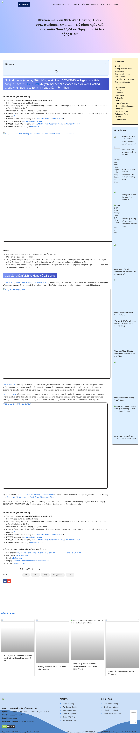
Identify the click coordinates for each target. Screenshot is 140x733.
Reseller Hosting (33, 494)
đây (15, 116)
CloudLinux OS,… (47, 497)
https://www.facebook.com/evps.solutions (31, 561)
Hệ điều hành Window (125, 79)
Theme (120, 93)
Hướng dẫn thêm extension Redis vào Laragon (129, 151)
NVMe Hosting (42, 124)
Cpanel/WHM (12, 497)
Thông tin (119, 109)
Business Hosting (73, 124)
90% (45, 575)
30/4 (35, 575)
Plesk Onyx (34, 497)
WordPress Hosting (57, 124)
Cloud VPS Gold (56, 119)
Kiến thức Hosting (122, 74)
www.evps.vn (19, 563)
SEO (117, 85)
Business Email (36, 126)
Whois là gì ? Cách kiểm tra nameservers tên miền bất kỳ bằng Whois (128, 174)
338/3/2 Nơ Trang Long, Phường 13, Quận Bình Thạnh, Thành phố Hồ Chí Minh (48, 553)
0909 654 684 (22, 555)
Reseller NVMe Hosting (32, 121)
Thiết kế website (121, 103)
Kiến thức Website (122, 82)
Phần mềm (119, 98)
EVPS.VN (33, 84)
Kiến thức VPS (121, 77)
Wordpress (120, 87)
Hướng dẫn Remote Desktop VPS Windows (129, 197)
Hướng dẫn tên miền (123, 69)
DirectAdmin (24, 497)
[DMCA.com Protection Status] (8, 726)
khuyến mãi (57, 575)
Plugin (119, 90)
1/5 (26, 575)
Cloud (117, 66)
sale (70, 575)
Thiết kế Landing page (125, 106)
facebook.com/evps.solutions (22, 721)
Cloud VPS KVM (42, 119)
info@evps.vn (17, 558)
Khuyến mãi (119, 71)
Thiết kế (118, 101)
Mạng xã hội (120, 95)
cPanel (118, 117)
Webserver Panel (122, 114)
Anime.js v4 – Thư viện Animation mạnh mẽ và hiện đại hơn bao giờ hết (125, 271)
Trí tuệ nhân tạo (121, 111)
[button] (105, 64)
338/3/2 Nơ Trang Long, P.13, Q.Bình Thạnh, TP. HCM (29, 712)
